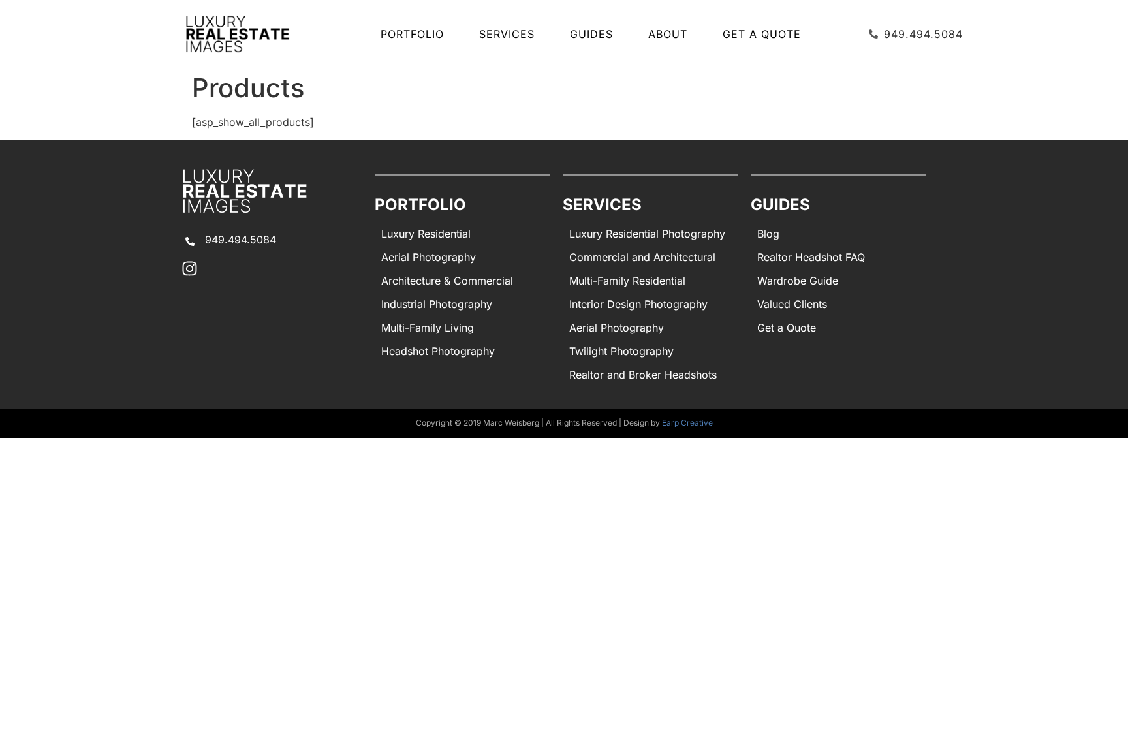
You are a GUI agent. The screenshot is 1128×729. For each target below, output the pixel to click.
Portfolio (412, 33)
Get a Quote (762, 33)
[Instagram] (189, 268)
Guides (591, 33)
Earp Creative (687, 422)
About (667, 33)
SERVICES (507, 33)
